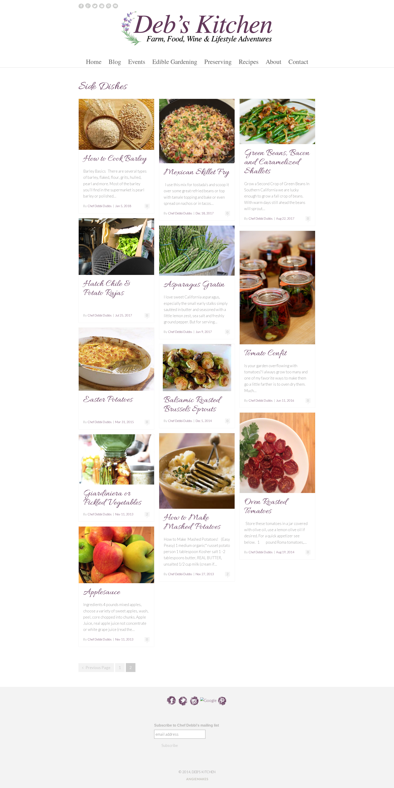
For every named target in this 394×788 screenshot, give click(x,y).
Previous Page (98, 667)
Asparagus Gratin (194, 284)
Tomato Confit (265, 353)
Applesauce (101, 592)
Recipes (249, 61)
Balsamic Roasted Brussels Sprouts (192, 405)
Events (136, 61)
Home (93, 61)
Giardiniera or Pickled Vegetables (112, 498)
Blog (115, 61)
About (273, 61)
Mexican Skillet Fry (196, 172)
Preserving (218, 61)
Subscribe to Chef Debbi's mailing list (186, 725)
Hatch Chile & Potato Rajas (107, 288)
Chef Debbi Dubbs (100, 206)
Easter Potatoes (107, 400)
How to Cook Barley (114, 159)
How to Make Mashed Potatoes (192, 522)
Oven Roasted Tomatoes (266, 506)
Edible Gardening (174, 61)
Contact (298, 61)
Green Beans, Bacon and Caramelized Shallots (276, 162)
